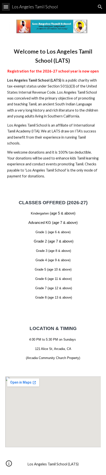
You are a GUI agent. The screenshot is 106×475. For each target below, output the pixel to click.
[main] (53, 113)
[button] (6, 7)
